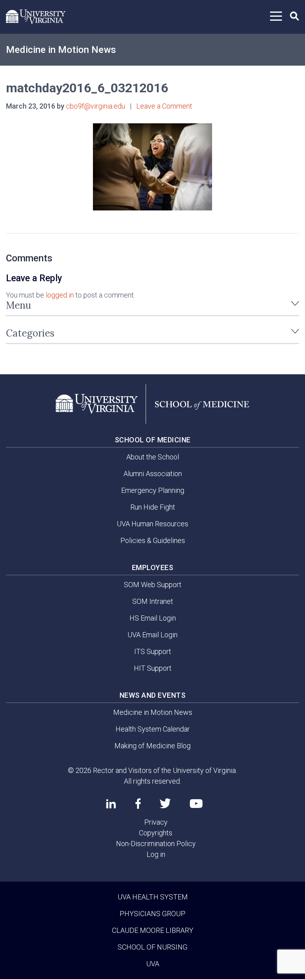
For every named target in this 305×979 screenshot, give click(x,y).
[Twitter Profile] (165, 803)
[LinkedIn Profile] (111, 803)
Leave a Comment (164, 106)
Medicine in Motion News (61, 49)
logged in (60, 295)
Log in (156, 854)
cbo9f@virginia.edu (95, 106)
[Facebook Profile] (138, 803)
